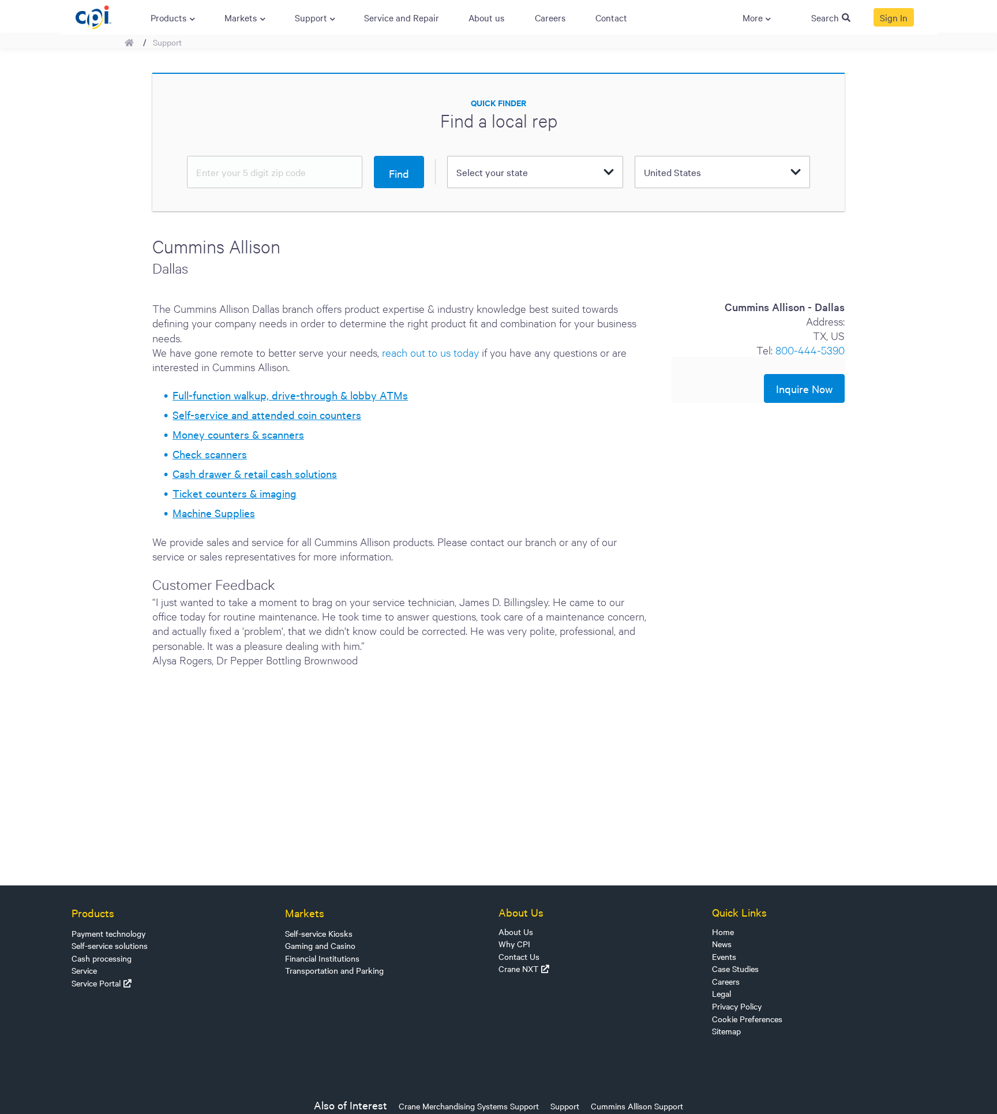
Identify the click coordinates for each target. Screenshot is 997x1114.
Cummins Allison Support (637, 1106)
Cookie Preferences (747, 1019)
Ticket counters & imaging (235, 493)
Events (724, 956)
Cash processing (102, 958)
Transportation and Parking (334, 970)
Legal (721, 993)
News (722, 943)
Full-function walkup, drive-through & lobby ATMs (290, 395)
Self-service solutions (110, 945)
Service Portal (96, 983)
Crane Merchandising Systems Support (469, 1106)
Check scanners (210, 454)
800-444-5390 (810, 349)
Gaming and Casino (320, 945)
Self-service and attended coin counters (267, 414)
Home (723, 931)
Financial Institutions (322, 958)
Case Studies (735, 968)
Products (93, 912)
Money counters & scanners (238, 434)
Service (84, 970)
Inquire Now (804, 388)
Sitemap (726, 1031)
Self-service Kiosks (319, 933)
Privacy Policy (737, 1006)
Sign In (894, 17)
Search (825, 18)
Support (167, 42)
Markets (304, 912)
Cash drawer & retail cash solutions (255, 473)
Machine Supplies (214, 512)
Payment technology (108, 933)
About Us (515, 931)
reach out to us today (430, 352)
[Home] (93, 15)
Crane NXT (518, 968)
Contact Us (518, 956)
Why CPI (514, 943)
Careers (726, 981)
